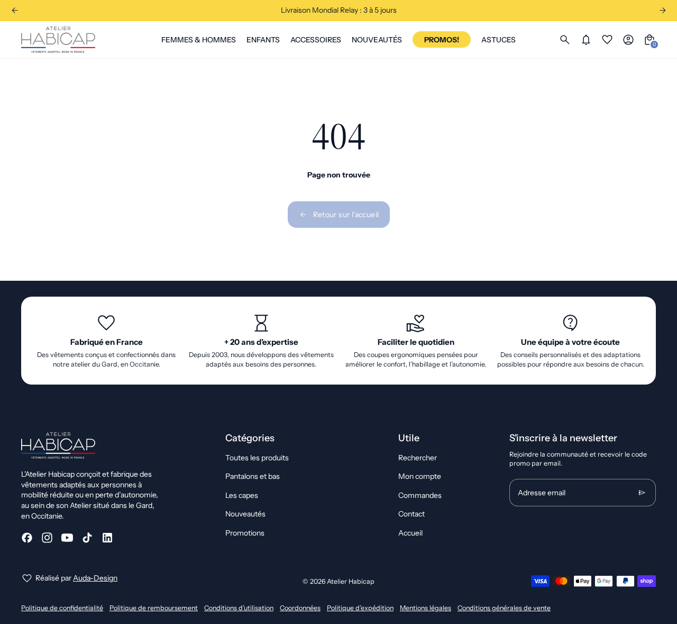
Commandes (420, 495)
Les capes (241, 495)
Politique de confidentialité (62, 608)
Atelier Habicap (350, 581)
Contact (411, 514)
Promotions (244, 533)
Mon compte (419, 476)
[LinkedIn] (107, 537)
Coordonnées (300, 608)
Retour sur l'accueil (346, 214)
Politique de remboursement (153, 608)
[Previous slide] (14, 10)
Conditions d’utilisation (238, 608)
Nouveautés (245, 514)
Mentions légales (425, 608)
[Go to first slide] (662, 10)
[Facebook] (27, 537)
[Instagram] (47, 537)
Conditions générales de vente (504, 608)
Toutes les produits (257, 457)
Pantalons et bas (252, 476)
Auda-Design (95, 578)
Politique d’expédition (360, 608)
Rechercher (417, 457)
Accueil (410, 533)
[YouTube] (67, 537)
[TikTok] (87, 537)
